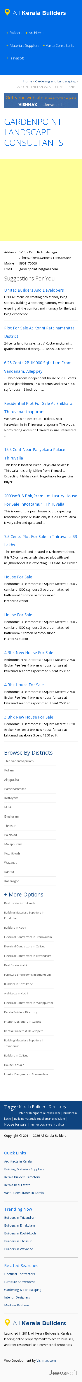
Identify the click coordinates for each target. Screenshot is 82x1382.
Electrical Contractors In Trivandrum (27, 956)
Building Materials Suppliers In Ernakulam (39, 1119)
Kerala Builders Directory (20, 1012)
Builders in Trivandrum (20, 1217)
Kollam (9, 770)
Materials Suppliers (24, 45)
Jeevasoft (17, 58)
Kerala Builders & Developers (24, 1031)
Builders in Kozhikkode (20, 1233)
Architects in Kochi (16, 993)
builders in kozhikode (18, 984)
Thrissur (10, 826)
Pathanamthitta (15, 789)
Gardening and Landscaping (55, 81)
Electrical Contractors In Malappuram (28, 1003)
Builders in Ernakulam (19, 1225)
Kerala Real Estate (17, 1185)
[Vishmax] (41, 107)
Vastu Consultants (60, 45)
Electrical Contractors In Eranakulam (28, 937)
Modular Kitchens (16, 1305)
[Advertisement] (41, 200)
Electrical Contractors (19, 1274)
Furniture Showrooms (19, 1282)
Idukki (8, 807)
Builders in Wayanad (18, 1249)
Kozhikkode (12, 853)
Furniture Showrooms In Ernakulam (27, 974)
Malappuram (13, 844)
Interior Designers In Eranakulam (26, 1074)
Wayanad (10, 862)
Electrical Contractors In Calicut (24, 946)
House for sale (14, 1065)
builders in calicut (16, 1055)
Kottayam (11, 798)
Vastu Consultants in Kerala (24, 1193)
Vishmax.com (46, 1360)
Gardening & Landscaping (23, 1290)
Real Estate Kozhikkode (19, 903)
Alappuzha (11, 780)
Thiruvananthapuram (19, 761)
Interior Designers (17, 1297)
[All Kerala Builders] (37, 16)
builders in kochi (15, 927)
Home (27, 81)
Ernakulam (11, 816)
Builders (16, 32)
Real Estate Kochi (15, 965)
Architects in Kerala (18, 1161)
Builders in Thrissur (17, 1241)
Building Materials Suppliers (24, 1169)
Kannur (9, 872)
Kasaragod (11, 881)
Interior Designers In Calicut (22, 1021)
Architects (36, 32)
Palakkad (10, 835)
